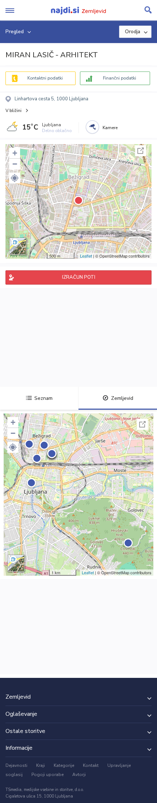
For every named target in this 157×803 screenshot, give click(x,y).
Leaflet (86, 256)
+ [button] (14, 153)
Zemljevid (122, 398)
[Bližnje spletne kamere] (92, 127)
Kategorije (64, 765)
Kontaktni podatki (45, 78)
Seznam (43, 398)
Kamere (110, 128)
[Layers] (18, 246)
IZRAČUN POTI (78, 277)
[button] (14, 178)
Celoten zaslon (140, 150)
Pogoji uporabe (47, 774)
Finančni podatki (119, 78)
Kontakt (91, 765)
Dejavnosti (16, 765)
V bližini (13, 110)
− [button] (14, 164)
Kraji (40, 765)
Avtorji (79, 774)
